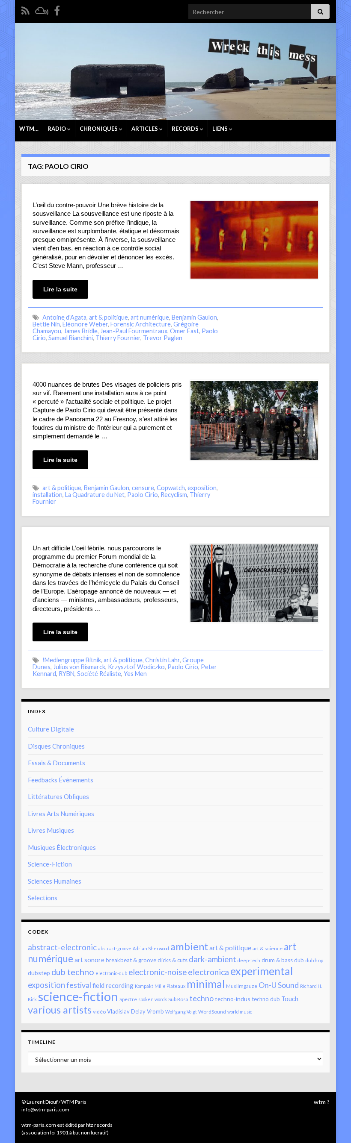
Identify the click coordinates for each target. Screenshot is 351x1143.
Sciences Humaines (54, 881)
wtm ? (322, 1101)
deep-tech (249, 960)
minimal (206, 983)
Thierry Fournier (117, 337)
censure (143, 487)
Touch (289, 998)
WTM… (29, 128)
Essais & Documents (56, 763)
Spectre (128, 999)
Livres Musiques (51, 830)
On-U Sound (279, 985)
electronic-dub (111, 973)
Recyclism (174, 494)
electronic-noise (157, 972)
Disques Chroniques (56, 746)
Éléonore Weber (85, 324)
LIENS (220, 128)
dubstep (39, 972)
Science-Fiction (50, 864)
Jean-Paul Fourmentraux (133, 331)
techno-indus (232, 998)
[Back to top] (331, 1123)
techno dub (266, 999)
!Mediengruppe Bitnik (71, 660)
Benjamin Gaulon (194, 317)
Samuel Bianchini (70, 337)
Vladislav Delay (126, 1011)
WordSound (212, 1011)
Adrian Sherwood (151, 948)
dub (299, 960)
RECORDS (186, 128)
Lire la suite (60, 289)
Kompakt (144, 986)
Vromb (155, 1011)
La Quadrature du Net (95, 494)
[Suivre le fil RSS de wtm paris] (25, 9)
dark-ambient (212, 959)
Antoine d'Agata (64, 317)
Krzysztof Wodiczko (136, 666)
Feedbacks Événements (60, 780)
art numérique (150, 317)
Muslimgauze (241, 986)
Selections (42, 898)
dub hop (314, 960)
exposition (202, 487)
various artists (60, 1010)
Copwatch (171, 487)
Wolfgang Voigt (181, 1011)
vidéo (99, 1011)
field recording (113, 985)
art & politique (108, 317)
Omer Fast (184, 331)
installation (47, 494)
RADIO (57, 128)
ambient (189, 946)
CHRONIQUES (99, 128)
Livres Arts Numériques (61, 813)
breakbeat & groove (131, 960)
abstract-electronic (62, 947)
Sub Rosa (178, 999)
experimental (261, 970)
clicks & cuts (172, 960)
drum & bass (277, 960)
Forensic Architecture (140, 324)
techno (202, 998)
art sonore (89, 960)
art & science (268, 948)
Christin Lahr (162, 660)
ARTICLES (145, 128)
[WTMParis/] (57, 9)
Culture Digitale (51, 729)
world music (239, 1011)
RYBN (66, 673)
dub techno (72, 972)
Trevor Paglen (162, 337)
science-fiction (78, 996)
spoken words (152, 999)
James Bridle (81, 331)
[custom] (41, 9)
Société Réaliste (99, 673)
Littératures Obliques (58, 796)
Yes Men (135, 673)
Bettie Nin (46, 324)
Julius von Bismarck (79, 666)
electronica (208, 972)
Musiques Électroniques (62, 847)
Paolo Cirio (142, 494)
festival (78, 985)
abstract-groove (114, 948)
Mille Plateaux (170, 986)
